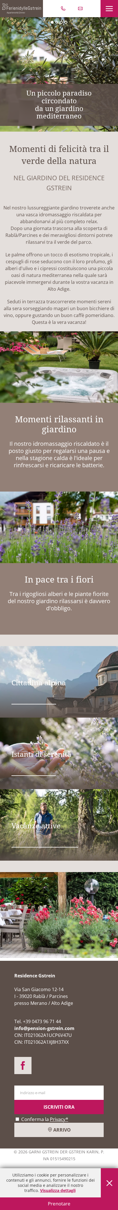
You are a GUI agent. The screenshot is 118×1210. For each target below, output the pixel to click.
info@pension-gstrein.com (44, 1028)
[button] (109, 8)
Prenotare (59, 1203)
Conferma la (44, 1119)
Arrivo (61, 1130)
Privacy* (59, 1119)
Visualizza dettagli (58, 1190)
